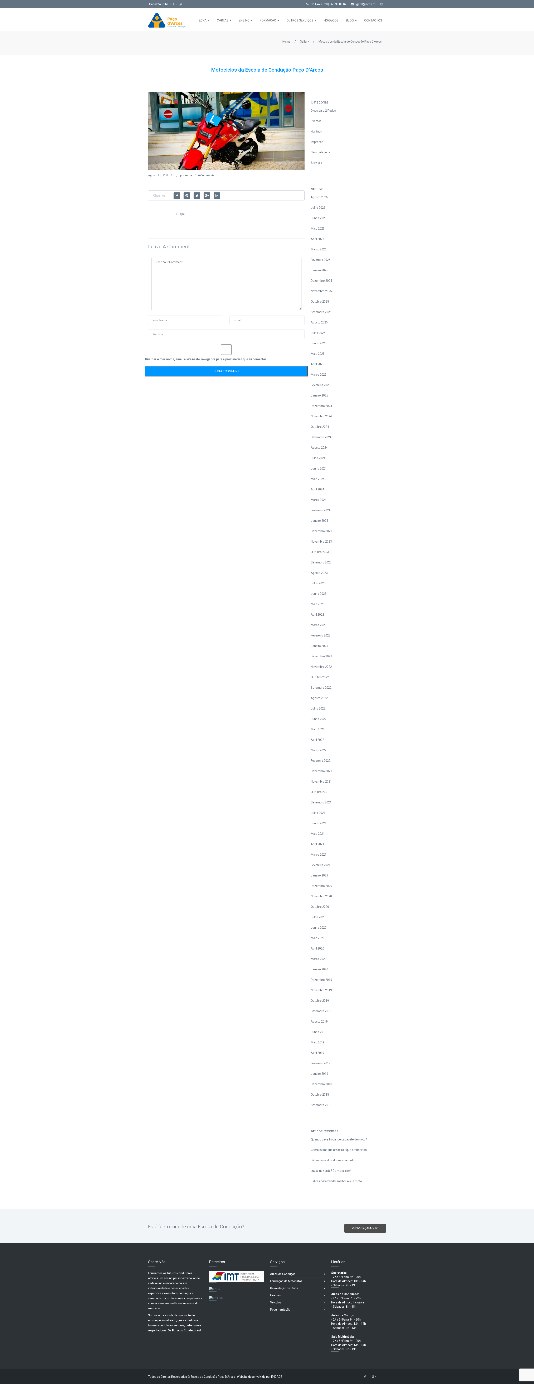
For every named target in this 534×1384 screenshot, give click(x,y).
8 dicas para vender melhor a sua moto (336, 1181)
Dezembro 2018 (321, 1084)
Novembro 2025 (321, 291)
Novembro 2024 (321, 416)
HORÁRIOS (331, 20)
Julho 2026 (318, 207)
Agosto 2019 (319, 1021)
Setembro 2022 (321, 687)
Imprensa (317, 142)
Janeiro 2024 (319, 520)
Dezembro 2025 (321, 280)
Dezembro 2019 (321, 979)
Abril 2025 (317, 364)
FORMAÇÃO (268, 20)
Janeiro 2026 (319, 270)
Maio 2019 (318, 1042)
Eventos (316, 121)
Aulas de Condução (283, 1274)
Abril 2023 (317, 614)
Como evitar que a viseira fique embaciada (339, 1150)
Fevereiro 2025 (320, 385)
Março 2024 (318, 499)
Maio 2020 (318, 938)
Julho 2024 (318, 458)
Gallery (304, 41)
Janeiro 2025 (319, 395)
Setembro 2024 (321, 437)
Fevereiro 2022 (320, 760)
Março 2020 (318, 959)
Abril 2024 (317, 489)
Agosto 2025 (319, 322)
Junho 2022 (318, 719)
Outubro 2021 (320, 792)
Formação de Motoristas (286, 1281)
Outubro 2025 (320, 301)
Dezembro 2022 (321, 656)
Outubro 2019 (320, 1000)
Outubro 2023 (320, 552)
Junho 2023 (318, 593)
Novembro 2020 (321, 896)
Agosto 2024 (319, 447)
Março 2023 (318, 625)
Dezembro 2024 (321, 406)
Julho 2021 (318, 812)
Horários (316, 131)
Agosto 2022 (319, 698)
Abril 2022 (317, 739)
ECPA (203, 20)
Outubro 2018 (320, 1094)
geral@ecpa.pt (365, 4)
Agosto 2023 (319, 573)
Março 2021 (318, 854)
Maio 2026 (318, 228)
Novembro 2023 (321, 541)
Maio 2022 (318, 729)
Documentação (280, 1309)
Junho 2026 (318, 218)
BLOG (350, 20)
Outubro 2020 (320, 906)
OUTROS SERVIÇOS (300, 20)
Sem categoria (320, 152)
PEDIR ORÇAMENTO (365, 1228)
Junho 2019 (318, 1032)
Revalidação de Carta (284, 1288)
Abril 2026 (317, 239)
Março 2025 (318, 374)
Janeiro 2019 (319, 1073)
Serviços (316, 162)
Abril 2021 (317, 844)
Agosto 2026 (319, 197)
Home (286, 41)
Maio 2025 (318, 353)
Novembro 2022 (321, 666)
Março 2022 (318, 750)
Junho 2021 (318, 823)
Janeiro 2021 (319, 875)
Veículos (275, 1302)
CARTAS (223, 20)
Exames (275, 1295)
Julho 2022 (318, 708)
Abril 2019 (317, 1052)
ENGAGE (276, 1376)
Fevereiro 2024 (320, 510)
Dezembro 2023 (321, 531)
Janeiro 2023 (319, 646)
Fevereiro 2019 (320, 1063)
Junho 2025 (318, 343)
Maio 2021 (318, 833)
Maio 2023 (318, 604)
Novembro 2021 (321, 781)
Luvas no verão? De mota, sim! (331, 1170)
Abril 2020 (317, 948)
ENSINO (244, 20)
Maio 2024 (318, 479)
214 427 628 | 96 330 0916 (328, 4)
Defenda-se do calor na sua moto (333, 1160)
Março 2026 (318, 249)
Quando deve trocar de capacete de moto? (339, 1139)
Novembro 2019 (321, 990)
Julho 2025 (318, 333)
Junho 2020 (318, 927)
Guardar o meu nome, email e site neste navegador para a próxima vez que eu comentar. (206, 359)
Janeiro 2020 (319, 969)
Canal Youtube (159, 4)
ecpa (188, 175)
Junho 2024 (318, 468)
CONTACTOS (373, 20)
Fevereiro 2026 (320, 259)
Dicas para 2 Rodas (323, 110)
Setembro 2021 (321, 802)
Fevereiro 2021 (320, 865)
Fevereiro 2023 (320, 635)
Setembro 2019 (321, 1011)
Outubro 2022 (320, 677)
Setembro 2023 (321, 562)
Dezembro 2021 (321, 771)
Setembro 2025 (321, 312)
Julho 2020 (318, 917)
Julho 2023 (318, 583)
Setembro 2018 (321, 1105)
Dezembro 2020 (321, 886)
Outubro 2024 (320, 426)
